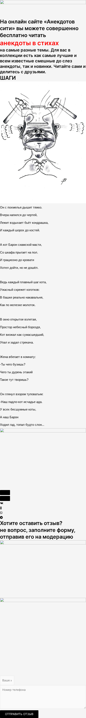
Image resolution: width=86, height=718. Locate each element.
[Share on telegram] (43, 517)
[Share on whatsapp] (43, 512)
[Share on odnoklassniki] (43, 508)
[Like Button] (5, 492)
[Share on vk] (43, 503)
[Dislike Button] (5, 498)
